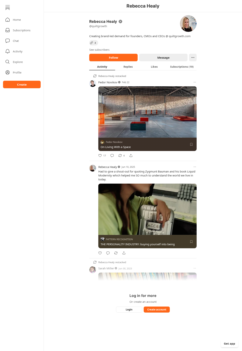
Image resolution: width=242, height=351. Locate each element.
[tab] (102, 66)
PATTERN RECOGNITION (119, 239)
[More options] (195, 82)
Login (129, 309)
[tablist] (143, 66)
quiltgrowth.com (180, 36)
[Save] (191, 144)
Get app (229, 343)
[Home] (7, 7)
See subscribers (99, 49)
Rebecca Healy (106, 76)
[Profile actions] (193, 57)
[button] (22, 19)
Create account (156, 309)
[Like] (100, 253)
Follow (113, 57)
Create (22, 84)
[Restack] (116, 253)
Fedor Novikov (107, 82)
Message (163, 57)
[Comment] (112, 156)
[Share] (131, 156)
